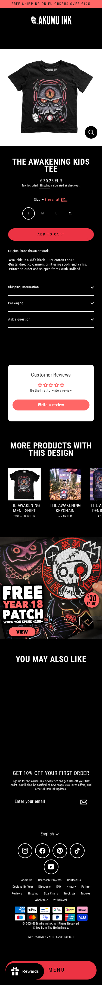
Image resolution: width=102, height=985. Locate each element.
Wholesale (41, 900)
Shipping (44, 185)
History (71, 886)
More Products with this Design (51, 449)
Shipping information (23, 287)
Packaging (15, 303)
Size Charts (51, 893)
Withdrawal (60, 900)
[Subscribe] (83, 802)
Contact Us (74, 880)
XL (70, 213)
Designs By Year (23, 886)
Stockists (69, 893)
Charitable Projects (50, 880)
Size (47, 199)
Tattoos (85, 893)
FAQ (58, 886)
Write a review (51, 404)
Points (85, 886)
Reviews (17, 893)
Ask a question (19, 319)
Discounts (44, 886)
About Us (27, 880)
